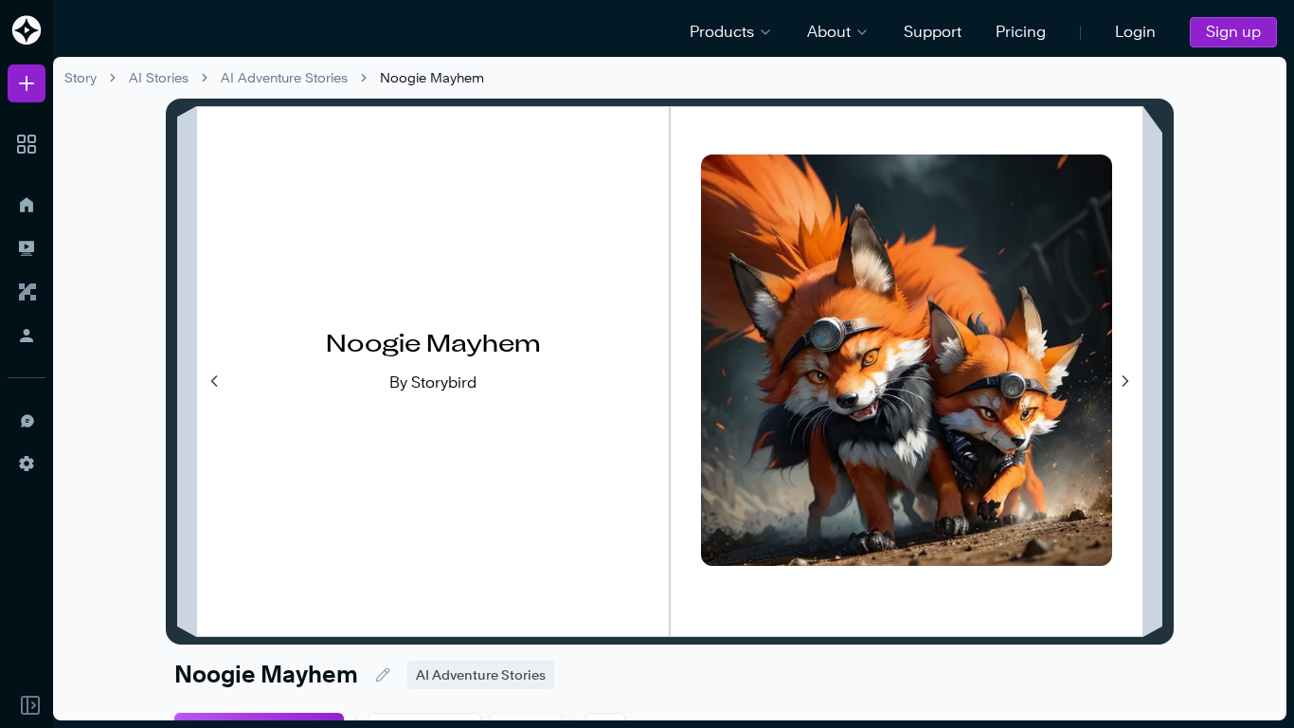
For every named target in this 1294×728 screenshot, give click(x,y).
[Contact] (26, 420)
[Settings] (26, 463)
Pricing (1021, 32)
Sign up (1233, 32)
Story (80, 77)
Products (722, 32)
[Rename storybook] (382, 675)
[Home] (26, 205)
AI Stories (159, 77)
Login (1135, 32)
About (829, 32)
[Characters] (26, 292)
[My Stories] (26, 248)
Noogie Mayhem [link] (432, 77)
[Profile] (26, 336)
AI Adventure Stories (284, 77)
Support (933, 32)
